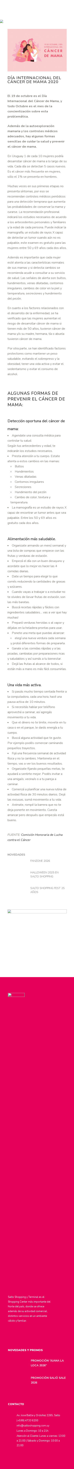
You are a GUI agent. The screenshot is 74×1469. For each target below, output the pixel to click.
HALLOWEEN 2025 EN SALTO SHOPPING (44, 874)
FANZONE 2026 (40, 861)
